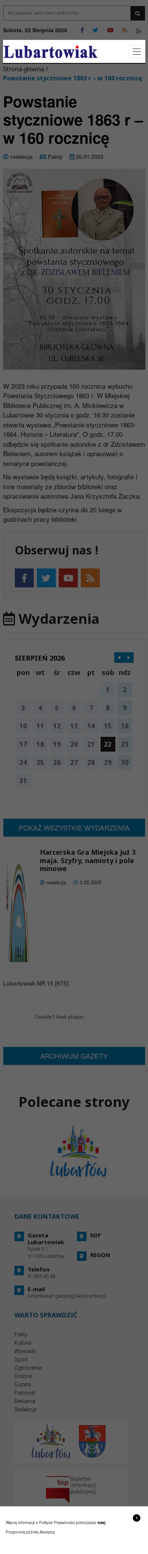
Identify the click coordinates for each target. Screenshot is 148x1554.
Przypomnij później (22, 1532)
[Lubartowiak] (50, 51)
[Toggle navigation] (136, 51)
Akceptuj (47, 1532)
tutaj (101, 1522)
